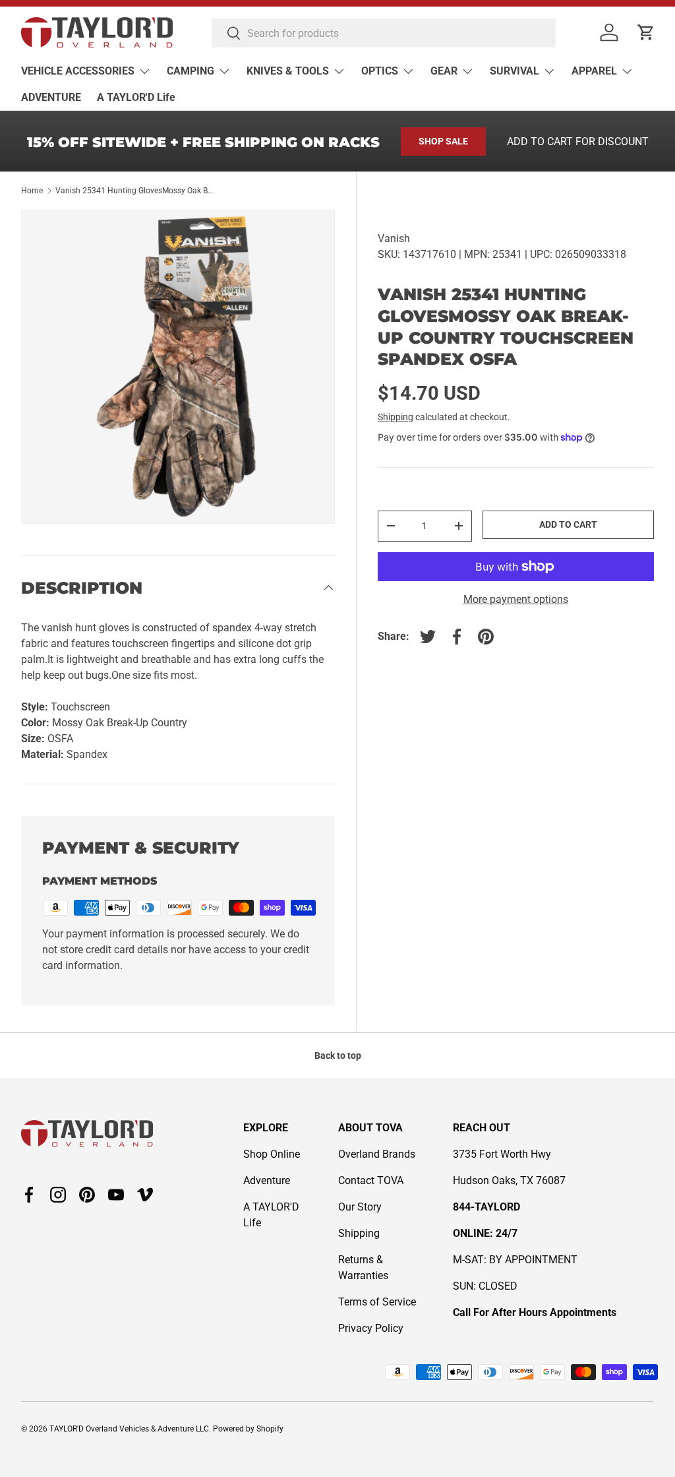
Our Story (360, 1207)
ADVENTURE (51, 97)
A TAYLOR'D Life (136, 97)
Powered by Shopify (248, 1428)
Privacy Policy (370, 1328)
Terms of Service (377, 1302)
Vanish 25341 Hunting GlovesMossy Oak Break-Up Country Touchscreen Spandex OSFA (134, 191)
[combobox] (384, 32)
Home (32, 191)
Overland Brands (376, 1154)
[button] (645, 32)
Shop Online (271, 1154)
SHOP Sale (443, 141)
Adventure (266, 1180)
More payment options (515, 599)
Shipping (395, 417)
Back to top (337, 1055)
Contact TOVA (370, 1180)
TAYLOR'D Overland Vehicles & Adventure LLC (129, 1428)
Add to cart (568, 524)
